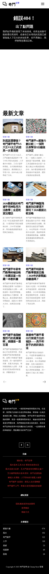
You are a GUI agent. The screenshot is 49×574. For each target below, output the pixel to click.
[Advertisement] (24, 75)
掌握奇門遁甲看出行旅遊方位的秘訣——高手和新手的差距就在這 (35, 341)
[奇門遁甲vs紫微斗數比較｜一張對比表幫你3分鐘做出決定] (36, 126)
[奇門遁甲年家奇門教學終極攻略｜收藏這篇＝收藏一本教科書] (13, 254)
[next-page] (44, 382)
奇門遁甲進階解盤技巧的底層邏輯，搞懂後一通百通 (12, 339)
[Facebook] (21, 445)
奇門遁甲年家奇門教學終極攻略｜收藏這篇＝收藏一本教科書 (12, 274)
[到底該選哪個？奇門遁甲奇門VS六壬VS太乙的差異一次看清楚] (13, 126)
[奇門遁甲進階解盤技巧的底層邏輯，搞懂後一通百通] (13, 320)
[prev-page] (5, 382)
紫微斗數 (6, 137)
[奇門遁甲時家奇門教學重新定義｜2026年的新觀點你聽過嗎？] (36, 254)
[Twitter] (27, 445)
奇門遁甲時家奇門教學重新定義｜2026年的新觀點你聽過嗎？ (36, 274)
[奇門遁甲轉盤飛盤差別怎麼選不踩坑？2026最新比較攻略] (36, 189)
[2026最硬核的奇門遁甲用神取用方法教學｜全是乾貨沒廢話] (13, 189)
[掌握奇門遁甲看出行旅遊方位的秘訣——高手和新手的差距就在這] (36, 320)
